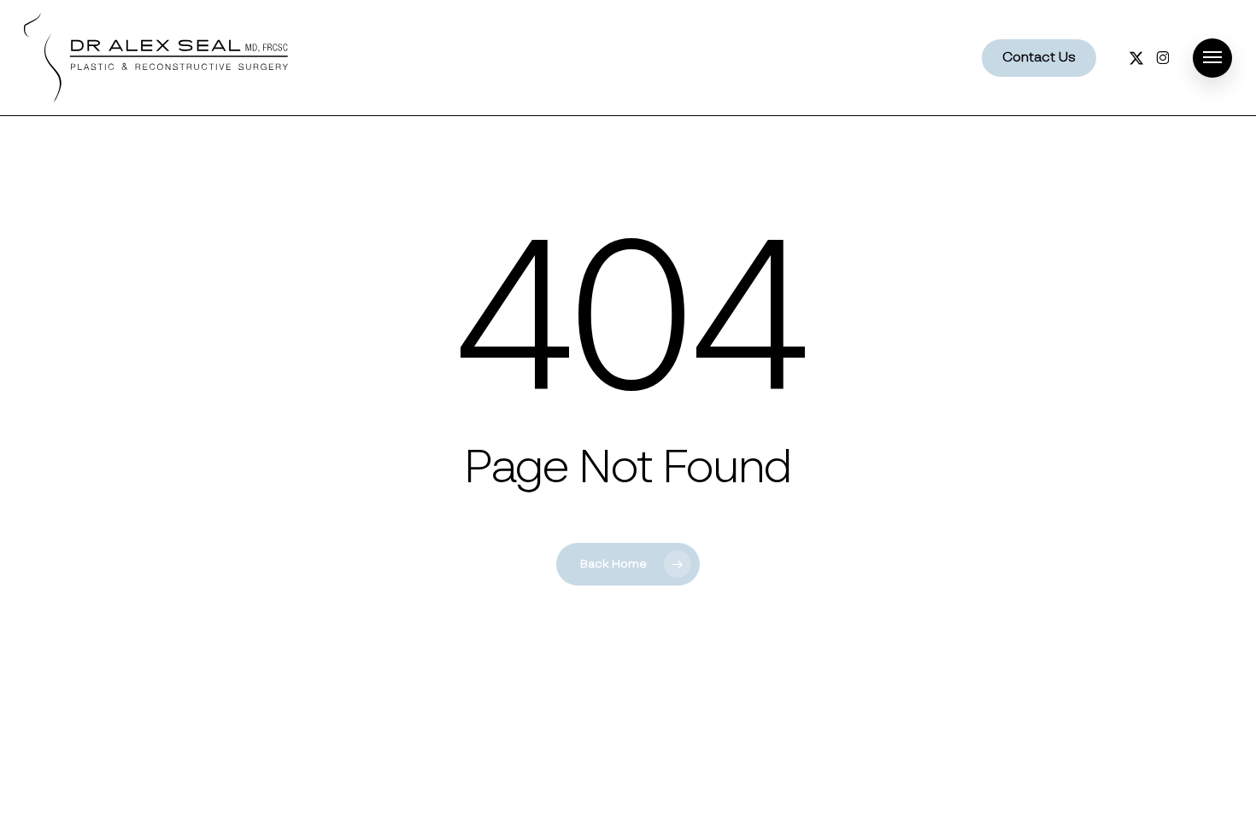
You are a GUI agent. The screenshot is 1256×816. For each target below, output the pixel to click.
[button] (1212, 58)
